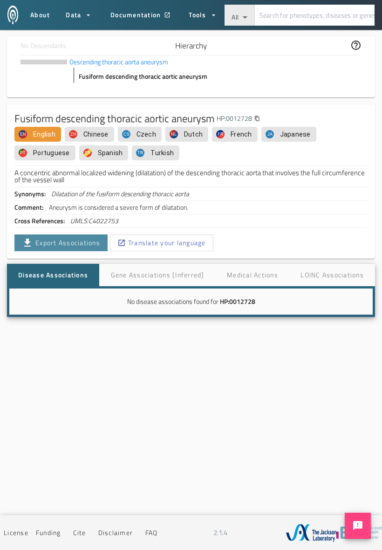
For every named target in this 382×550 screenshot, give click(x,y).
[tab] (53, 275)
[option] (37, 134)
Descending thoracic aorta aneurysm (118, 62)
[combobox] (239, 15)
